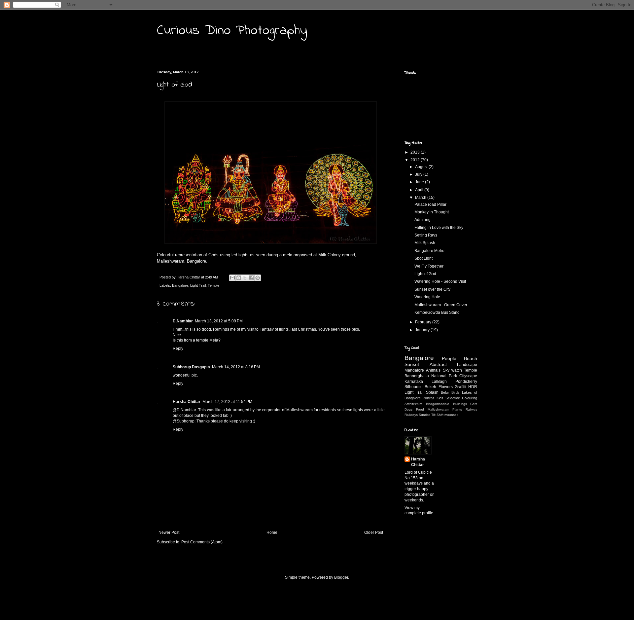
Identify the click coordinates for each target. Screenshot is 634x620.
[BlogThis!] (238, 277)
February (423, 322)
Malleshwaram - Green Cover (440, 305)
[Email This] (232, 277)
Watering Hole (427, 297)
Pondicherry (466, 381)
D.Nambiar (183, 321)
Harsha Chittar (186, 401)
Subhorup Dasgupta (191, 367)
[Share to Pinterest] (257, 277)
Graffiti (460, 386)
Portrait (428, 398)
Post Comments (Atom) (202, 542)
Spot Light (423, 258)
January (423, 330)
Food (420, 409)
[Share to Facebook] (251, 277)
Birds (455, 392)
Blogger (341, 577)
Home (271, 532)
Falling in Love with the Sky (438, 227)
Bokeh (430, 386)
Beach (470, 358)
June (420, 182)
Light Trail (198, 285)
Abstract (438, 364)
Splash (432, 392)
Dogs (408, 409)
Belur (445, 392)
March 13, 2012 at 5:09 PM (219, 321)
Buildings (460, 404)
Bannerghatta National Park (431, 376)
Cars (473, 404)
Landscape (467, 364)
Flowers (446, 386)
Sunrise (424, 415)
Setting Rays (425, 235)
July (419, 174)
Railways (411, 415)
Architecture (414, 404)
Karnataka (414, 381)
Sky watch (452, 370)
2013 (415, 152)
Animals (433, 370)
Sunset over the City (432, 289)
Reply (178, 348)
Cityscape (468, 376)
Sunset (412, 364)
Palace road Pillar (430, 204)
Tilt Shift (437, 415)
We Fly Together (428, 266)
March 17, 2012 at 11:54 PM (227, 401)
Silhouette (414, 386)
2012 (415, 160)
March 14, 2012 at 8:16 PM (236, 367)
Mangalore (414, 370)
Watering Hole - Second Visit (440, 281)
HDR (472, 386)
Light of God (425, 274)
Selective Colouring (461, 398)
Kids (440, 398)
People (449, 358)
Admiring (422, 219)
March (421, 197)
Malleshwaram (438, 409)
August (422, 166)
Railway (471, 409)
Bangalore (180, 285)
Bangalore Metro (429, 250)
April (419, 190)
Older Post (373, 532)
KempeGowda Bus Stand (437, 312)
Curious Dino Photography (232, 30)
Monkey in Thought (431, 212)
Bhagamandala (437, 404)
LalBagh (439, 381)
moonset (451, 415)
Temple (213, 285)
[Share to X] (245, 277)
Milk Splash (424, 242)
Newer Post (168, 532)
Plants (457, 409)
